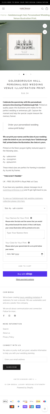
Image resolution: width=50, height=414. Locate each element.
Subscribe (11, 367)
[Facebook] (4, 315)
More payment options (25, 279)
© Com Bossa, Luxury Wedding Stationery (25, 384)
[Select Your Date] (29, 243)
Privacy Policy (8, 337)
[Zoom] (45, 26)
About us (6, 333)
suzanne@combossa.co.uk (13, 190)
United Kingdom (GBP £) (24, 379)
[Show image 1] (23, 74)
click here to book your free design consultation (25, 2)
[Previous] (19, 74)
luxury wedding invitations (30, 297)
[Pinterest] (15, 315)
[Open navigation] (3, 9)
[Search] (42, 9)
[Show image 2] (26, 74)
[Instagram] (9, 315)
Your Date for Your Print (23, 245)
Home (3, 15)
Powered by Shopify (25, 388)
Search (5, 329)
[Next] (30, 74)
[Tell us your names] (31, 218)
